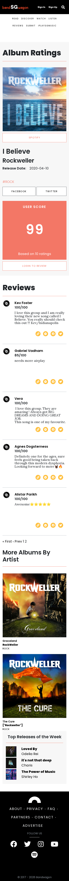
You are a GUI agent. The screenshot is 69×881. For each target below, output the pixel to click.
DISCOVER (27, 18)
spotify (34, 137)
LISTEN (53, 18)
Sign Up (53, 7)
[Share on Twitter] (60, 333)
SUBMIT (31, 25)
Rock (6, 648)
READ (15, 18)
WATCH (41, 18)
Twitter (52, 191)
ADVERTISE (33, 825)
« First (7, 541)
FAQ (51, 808)
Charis (26, 765)
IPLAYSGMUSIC (47, 25)
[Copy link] (38, 333)
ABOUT (15, 808)
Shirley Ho (29, 776)
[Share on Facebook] (53, 333)
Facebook (19, 191)
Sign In (41, 7)
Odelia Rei (29, 753)
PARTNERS (20, 817)
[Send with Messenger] (45, 333)
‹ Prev (17, 541)
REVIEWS (18, 25)
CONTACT (44, 817)
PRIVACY (35, 808)
